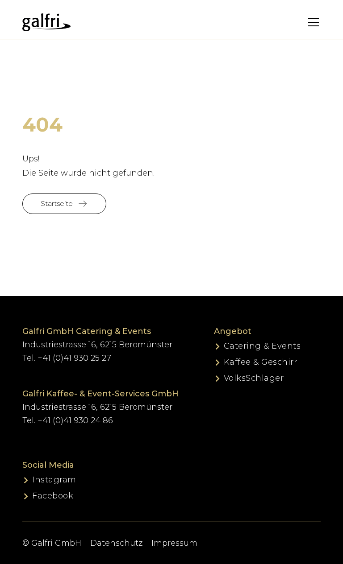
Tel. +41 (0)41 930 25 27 (66, 358)
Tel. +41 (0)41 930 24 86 (67, 420)
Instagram (54, 480)
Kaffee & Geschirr (260, 362)
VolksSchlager (254, 378)
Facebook (52, 496)
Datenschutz (116, 543)
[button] (308, 22)
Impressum (174, 543)
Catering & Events (262, 346)
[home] (46, 22)
